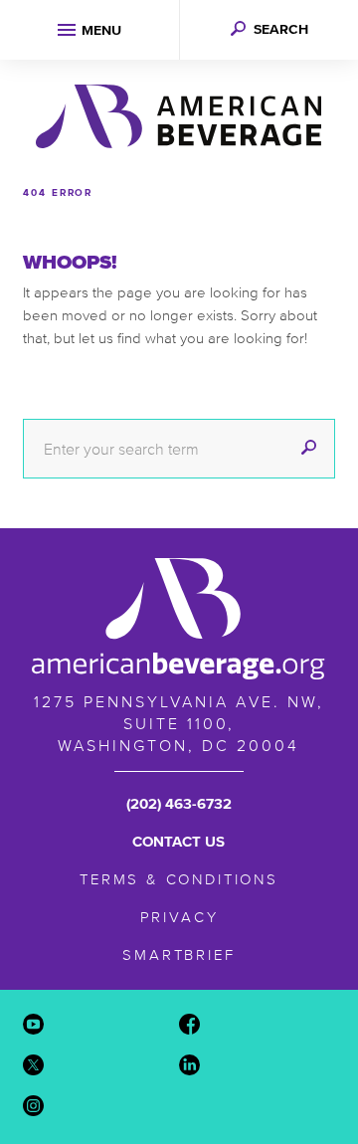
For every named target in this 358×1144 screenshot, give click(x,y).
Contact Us (178, 841)
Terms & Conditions (179, 878)
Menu (101, 30)
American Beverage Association (178, 116)
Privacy (179, 916)
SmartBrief (178, 954)
